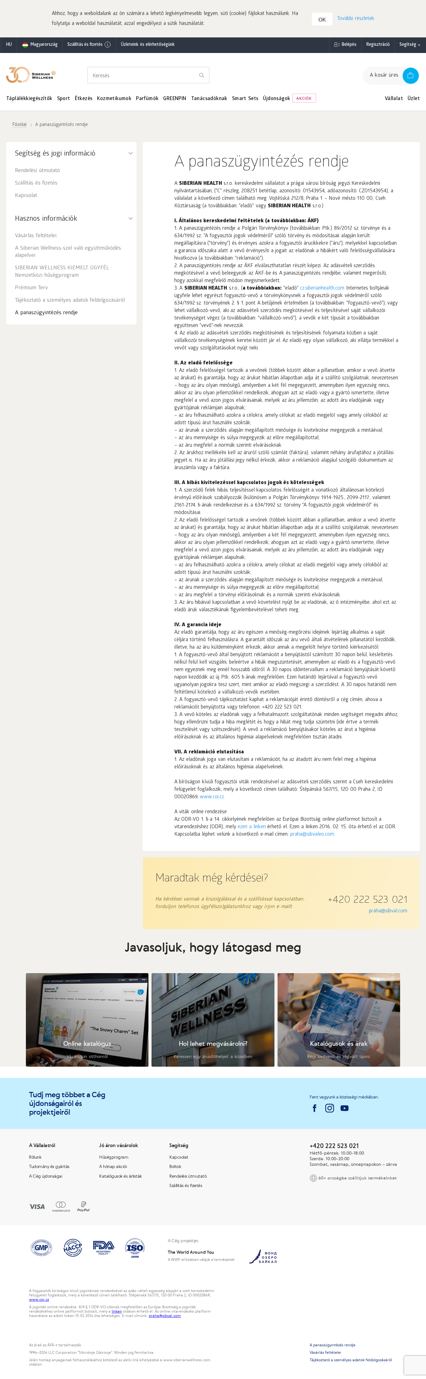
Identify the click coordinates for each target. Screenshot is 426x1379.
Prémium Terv (31, 288)
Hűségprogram (113, 1157)
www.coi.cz (39, 1299)
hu (9, 45)
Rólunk (35, 1157)
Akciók (304, 99)
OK (322, 20)
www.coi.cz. (212, 797)
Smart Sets (245, 99)
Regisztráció (378, 45)
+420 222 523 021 (367, 901)
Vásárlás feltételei (35, 236)
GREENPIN (174, 99)
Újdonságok (276, 99)
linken (117, 1311)
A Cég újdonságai (45, 1176)
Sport (63, 99)
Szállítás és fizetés (85, 45)
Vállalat (394, 99)
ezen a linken (251, 827)
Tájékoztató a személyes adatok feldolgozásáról (70, 300)
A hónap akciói (113, 1166)
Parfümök (147, 99)
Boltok (175, 1166)
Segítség (407, 45)
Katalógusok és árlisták (120, 1176)
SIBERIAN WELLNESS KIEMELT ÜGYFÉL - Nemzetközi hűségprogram (64, 272)
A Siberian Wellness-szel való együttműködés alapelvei (68, 252)
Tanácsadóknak (209, 99)
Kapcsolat (26, 196)
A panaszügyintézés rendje (46, 313)
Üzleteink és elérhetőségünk (148, 45)
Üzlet (414, 99)
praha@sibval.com (388, 911)
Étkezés (84, 99)
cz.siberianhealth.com (322, 288)
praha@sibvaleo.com (312, 835)
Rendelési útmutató (37, 171)
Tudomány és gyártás (49, 1166)
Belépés (348, 45)
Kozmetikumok (114, 99)
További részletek (355, 19)
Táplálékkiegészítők (29, 99)
